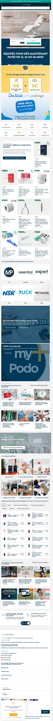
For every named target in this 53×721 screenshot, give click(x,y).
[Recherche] (48, 8)
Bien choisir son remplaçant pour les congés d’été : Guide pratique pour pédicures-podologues (41, 426)
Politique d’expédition (39, 716)
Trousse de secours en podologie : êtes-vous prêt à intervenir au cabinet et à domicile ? (8, 404)
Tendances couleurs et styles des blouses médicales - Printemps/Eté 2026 (41, 603)
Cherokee (4, 508)
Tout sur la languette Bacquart (24, 424)
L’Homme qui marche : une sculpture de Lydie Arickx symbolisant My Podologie (41, 581)
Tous (3, 505)
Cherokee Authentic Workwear (21, 505)
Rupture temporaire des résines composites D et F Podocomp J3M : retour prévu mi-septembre (25, 581)
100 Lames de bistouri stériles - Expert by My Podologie (8, 191)
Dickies (9, 505)
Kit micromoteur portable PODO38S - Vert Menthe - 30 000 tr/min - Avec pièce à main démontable (42, 253)
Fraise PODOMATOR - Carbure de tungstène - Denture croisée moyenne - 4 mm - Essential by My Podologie (41, 222)
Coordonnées (46, 716)
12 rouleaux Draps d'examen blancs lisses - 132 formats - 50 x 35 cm (25, 252)
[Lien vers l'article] (9, 398)
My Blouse (12, 508)
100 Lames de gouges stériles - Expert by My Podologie (40, 163)
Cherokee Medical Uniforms (37, 505)
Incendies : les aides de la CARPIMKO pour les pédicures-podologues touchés (9, 581)
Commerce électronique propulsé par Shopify (24, 638)
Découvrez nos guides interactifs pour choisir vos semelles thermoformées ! (8, 425)
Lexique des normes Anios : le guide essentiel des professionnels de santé (25, 403)
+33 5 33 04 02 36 (7, 655)
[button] (1, 4)
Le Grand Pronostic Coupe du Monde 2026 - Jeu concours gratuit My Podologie (9, 603)
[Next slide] (28, 623)
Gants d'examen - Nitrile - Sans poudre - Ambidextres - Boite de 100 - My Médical (9, 253)
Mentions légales (27, 718)
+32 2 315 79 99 (6, 657)
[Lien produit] (42, 155)
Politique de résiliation (35, 718)
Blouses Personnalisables (23, 508)
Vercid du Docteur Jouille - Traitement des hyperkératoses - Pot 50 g (42, 191)
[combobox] (25, 8)
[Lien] (25, 24)
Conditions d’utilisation (29, 716)
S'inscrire (45, 711)
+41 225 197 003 (7, 660)
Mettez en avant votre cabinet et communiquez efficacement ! (41, 403)
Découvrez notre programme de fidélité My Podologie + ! (25, 603)
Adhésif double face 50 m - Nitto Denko (9, 220)
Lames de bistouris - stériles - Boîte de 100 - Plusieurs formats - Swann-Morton (24, 192)
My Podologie (9, 638)
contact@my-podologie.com (8, 653)
